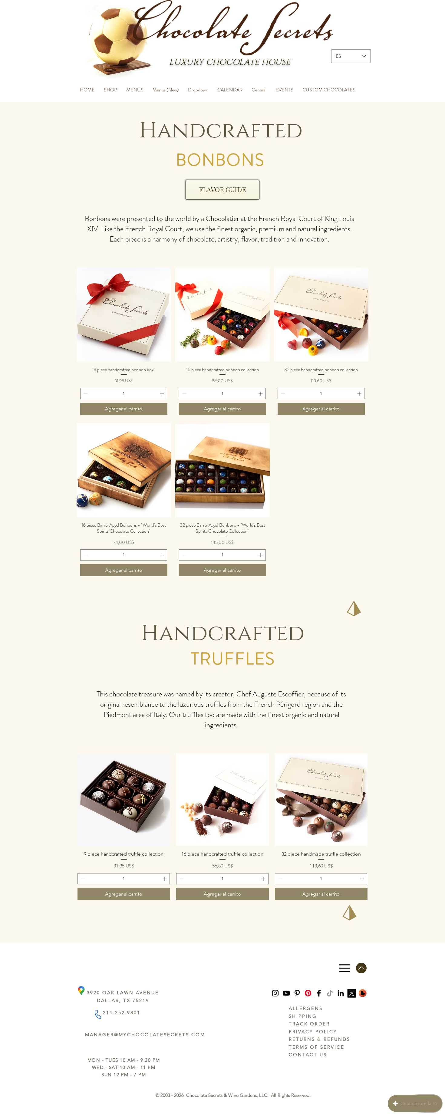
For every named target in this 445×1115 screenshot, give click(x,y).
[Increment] (162, 393)
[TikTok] (329, 993)
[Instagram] (275, 993)
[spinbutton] (124, 393)
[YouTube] (286, 993)
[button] (110, 87)
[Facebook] (319, 993)
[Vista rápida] (124, 315)
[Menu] (344, 968)
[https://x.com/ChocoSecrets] (351, 993)
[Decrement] (85, 393)
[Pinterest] (297, 993)
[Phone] (97, 1014)
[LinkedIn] (340, 993)
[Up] (361, 968)
